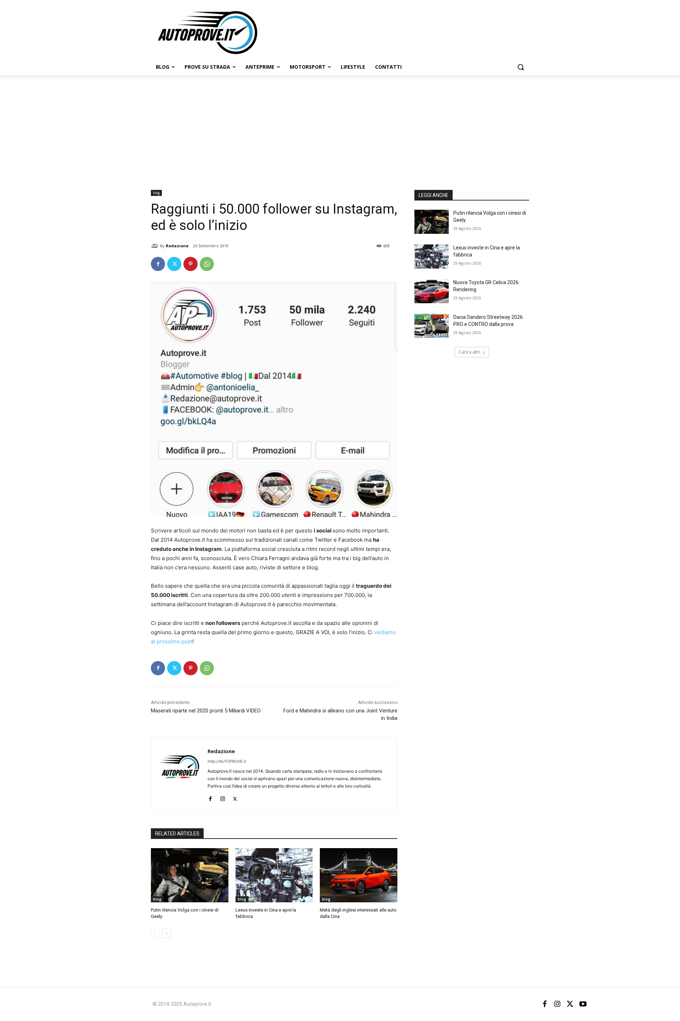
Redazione (177, 245)
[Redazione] (155, 245)
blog (156, 192)
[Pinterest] (190, 264)
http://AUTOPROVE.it (227, 761)
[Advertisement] (340, 128)
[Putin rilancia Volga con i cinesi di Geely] (189, 875)
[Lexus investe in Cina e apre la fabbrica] (274, 875)
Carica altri (469, 352)
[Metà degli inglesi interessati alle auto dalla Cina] (358, 875)
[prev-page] (155, 933)
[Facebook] (158, 264)
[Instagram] (222, 797)
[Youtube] (582, 1004)
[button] (520, 66)
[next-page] (166, 933)
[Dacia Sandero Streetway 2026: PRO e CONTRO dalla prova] (431, 326)
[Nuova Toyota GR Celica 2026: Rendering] (431, 291)
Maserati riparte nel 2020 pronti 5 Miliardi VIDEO (206, 710)
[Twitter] (174, 264)
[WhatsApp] (207, 264)
